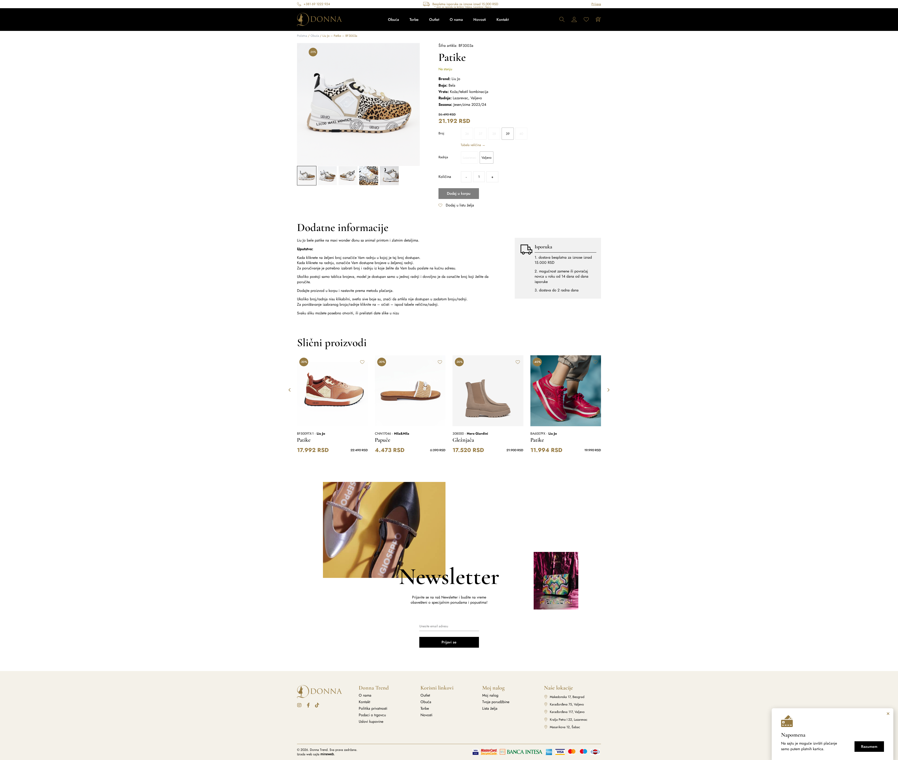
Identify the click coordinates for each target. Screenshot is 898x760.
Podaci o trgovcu (372, 715)
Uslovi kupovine (371, 721)
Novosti (479, 19)
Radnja (443, 157)
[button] (301, 104)
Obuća (393, 19)
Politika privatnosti (373, 708)
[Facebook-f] (308, 705)
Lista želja (489, 708)
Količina (444, 177)
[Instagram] (299, 705)
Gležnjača (463, 440)
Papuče (382, 440)
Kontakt (502, 19)
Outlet (434, 19)
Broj (441, 133)
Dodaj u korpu (459, 193)
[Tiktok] (317, 705)
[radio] (467, 134)
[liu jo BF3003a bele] (358, 104)
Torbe (414, 19)
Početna (302, 35)
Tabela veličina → (473, 145)
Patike (304, 440)
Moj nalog (490, 695)
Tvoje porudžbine (495, 702)
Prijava (596, 4)
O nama (456, 19)
